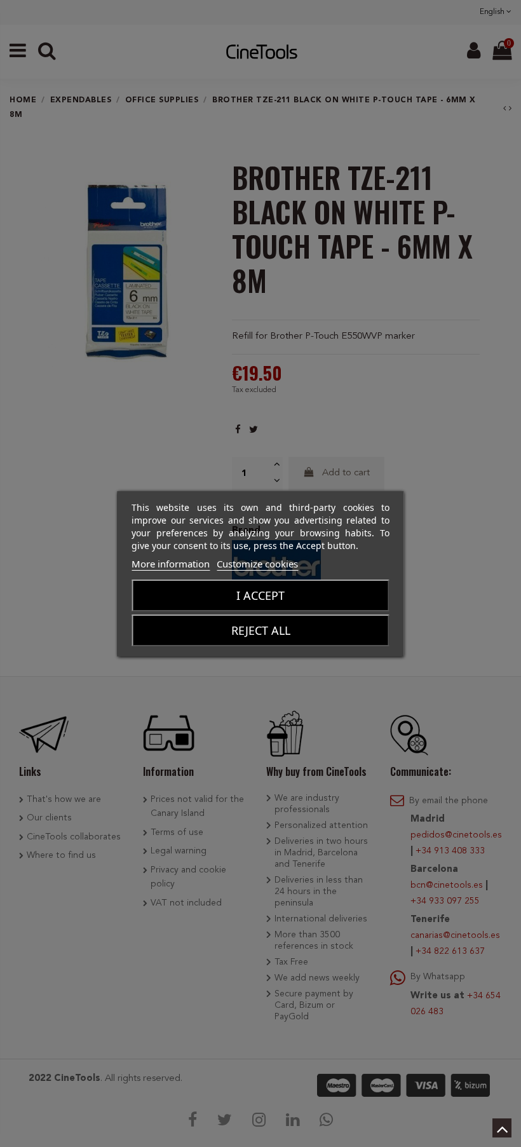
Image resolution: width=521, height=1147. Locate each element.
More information (171, 563)
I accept (260, 595)
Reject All (260, 630)
